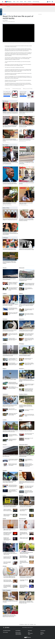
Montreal (4, 14)
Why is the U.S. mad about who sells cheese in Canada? (10, 601)
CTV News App (21, 624)
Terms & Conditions (18, 633)
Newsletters (31, 624)
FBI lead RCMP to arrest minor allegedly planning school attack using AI (9, 330)
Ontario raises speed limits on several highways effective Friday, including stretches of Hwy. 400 (13, 288)
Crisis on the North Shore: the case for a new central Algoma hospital (29, 415)
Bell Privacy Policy (18, 632)
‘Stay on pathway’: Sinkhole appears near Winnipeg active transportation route (29, 364)
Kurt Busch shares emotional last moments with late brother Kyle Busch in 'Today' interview (10, 553)
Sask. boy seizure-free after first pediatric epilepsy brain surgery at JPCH (10, 405)
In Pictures (29, 1)
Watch (25, 1)
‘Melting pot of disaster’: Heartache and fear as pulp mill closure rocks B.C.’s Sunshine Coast (29, 465)
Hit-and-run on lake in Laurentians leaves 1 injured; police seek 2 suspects (12, 339)
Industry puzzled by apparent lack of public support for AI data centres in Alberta (29, 334)
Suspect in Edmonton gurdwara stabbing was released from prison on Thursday (26, 330)
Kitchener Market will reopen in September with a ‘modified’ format (29, 385)
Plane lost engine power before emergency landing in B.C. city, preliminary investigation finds (29, 284)
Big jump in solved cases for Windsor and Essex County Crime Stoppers (12, 464)
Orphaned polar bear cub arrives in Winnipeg (29, 359)
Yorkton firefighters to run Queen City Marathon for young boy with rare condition (13, 388)
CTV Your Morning (36, 1)
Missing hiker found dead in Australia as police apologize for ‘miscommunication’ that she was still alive (10, 233)
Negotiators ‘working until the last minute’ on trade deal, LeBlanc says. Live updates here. (10, 112)
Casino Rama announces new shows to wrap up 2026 (29, 434)
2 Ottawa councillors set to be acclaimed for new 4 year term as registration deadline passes (26, 305)
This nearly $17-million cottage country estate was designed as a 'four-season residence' (9, 262)
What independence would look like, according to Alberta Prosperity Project (13, 309)
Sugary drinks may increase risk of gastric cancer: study (9, 529)
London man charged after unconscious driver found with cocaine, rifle (13, 435)
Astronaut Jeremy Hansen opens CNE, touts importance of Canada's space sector (12, 486)
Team (35, 624)
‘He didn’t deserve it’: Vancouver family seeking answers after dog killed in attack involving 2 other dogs (26, 602)
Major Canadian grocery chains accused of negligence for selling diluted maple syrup (10, 219)
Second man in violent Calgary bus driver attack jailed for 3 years (13, 313)
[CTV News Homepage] (8, 1)
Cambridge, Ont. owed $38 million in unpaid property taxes (26, 163)
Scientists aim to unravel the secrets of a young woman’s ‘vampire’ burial (26, 577)
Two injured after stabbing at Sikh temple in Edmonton (26, 183)
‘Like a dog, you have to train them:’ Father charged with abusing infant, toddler (29, 487)
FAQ (28, 624)
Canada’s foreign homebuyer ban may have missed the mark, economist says (26, 139)
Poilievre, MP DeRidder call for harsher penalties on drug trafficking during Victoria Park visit (26, 380)
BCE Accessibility (5, 632)
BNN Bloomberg (30, 633)
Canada (21, 1)
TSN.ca (29, 634)
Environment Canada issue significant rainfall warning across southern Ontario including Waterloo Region (29, 389)
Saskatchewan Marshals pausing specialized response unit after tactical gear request (13, 383)
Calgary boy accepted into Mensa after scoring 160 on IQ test (26, 203)
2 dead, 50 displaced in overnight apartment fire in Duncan (29, 289)
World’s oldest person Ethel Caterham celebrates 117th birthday (26, 553)
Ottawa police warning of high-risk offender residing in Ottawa (29, 310)
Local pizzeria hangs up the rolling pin (25, 430)
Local (18, 1)
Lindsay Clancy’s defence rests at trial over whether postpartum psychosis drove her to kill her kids (26, 482)
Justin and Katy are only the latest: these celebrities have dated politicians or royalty (26, 249)
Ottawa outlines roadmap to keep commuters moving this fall (29, 314)
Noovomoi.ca (42, 633)
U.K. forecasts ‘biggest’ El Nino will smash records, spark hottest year (9, 577)
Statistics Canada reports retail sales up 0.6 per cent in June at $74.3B (26, 506)
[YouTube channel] (7, 627)
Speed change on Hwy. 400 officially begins (29, 438)
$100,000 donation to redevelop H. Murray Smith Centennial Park (13, 460)
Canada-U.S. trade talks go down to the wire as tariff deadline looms (10, 163)
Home (14, 1)
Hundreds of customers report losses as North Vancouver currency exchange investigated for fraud (26, 279)
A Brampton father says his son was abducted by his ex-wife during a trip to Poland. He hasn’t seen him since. (9, 616)
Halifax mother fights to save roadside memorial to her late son (9, 203)
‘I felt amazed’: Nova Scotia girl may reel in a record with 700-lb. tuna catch (10, 355)
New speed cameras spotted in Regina (9, 379)
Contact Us (26, 624)
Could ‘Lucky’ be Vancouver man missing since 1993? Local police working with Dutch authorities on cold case (26, 219)
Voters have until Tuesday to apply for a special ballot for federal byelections (10, 506)
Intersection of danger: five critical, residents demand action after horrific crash (10, 431)
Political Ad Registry (18, 634)
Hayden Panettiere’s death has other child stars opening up (26, 529)
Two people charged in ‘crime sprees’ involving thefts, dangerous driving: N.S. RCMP (12, 359)
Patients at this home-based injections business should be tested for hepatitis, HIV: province (10, 140)
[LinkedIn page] (8, 627)
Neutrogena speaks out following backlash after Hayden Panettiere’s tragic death (10, 126)
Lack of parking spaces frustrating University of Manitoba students (25, 355)
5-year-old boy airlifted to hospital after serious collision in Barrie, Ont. (9, 482)
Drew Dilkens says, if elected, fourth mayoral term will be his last (10, 456)
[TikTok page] (5, 627)
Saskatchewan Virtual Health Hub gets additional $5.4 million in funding (12, 414)
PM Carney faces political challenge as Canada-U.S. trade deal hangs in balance (10, 183)
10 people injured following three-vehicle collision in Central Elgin (12, 440)
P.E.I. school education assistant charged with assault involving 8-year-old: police (13, 364)
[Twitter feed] (3, 627)
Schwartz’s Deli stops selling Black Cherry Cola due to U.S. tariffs (26, 126)
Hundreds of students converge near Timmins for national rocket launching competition (25, 406)
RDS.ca (41, 634)
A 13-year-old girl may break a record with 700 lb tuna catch (26, 112)
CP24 (29, 632)
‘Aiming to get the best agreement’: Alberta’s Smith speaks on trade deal (10, 305)
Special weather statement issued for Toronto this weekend (9, 279)
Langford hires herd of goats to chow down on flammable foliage (26, 456)
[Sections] (2, 2)
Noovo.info (42, 632)
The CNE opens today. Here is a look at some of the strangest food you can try (9, 249)
